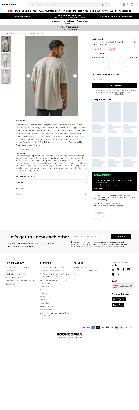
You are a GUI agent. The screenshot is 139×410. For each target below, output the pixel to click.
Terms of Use (45, 283)
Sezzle (42, 300)
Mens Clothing (16, 33)
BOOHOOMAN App (48, 310)
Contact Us (10, 271)
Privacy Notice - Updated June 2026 (55, 271)
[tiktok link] (113, 274)
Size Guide (10, 284)
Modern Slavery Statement (85, 271)
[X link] (118, 274)
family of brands (92, 244)
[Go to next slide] (75, 76)
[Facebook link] (123, 269)
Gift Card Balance (47, 287)
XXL (113, 68)
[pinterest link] (118, 269)
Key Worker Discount (49, 306)
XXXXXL (104, 62)
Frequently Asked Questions (18, 268)
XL (105, 68)
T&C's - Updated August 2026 (52, 268)
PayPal (43, 296)
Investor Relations (81, 268)
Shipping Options (14, 277)
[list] (51, 76)
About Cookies (46, 303)
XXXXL (96, 62)
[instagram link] (113, 269)
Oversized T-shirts (39, 33)
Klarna (42, 290)
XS (113, 62)
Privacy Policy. (121, 246)
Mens (8, 33)
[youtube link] (128, 269)
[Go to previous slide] (28, 76)
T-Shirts (30, 33)
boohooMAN (97, 39)
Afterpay (43, 293)
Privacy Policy (119, 94)
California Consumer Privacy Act (53, 280)
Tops (24, 33)
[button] (124, 5)
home (3, 33)
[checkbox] (93, 93)
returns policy (121, 205)
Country (115, 281)
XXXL (122, 68)
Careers (77, 274)
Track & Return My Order (16, 274)
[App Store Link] (119, 302)
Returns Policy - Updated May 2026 (20, 281)
